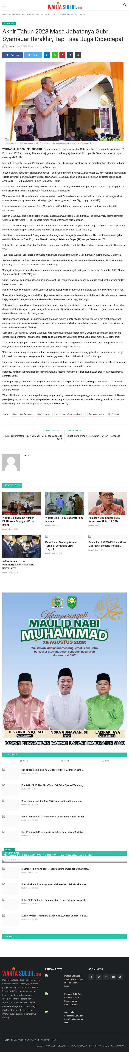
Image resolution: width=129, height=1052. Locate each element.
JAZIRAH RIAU (14, 14)
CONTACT (50, 1046)
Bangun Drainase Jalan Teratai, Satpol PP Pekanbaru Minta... (73, 981)
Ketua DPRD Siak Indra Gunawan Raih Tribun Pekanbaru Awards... (54, 900)
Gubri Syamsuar (44, 414)
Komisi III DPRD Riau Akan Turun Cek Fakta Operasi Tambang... (53, 785)
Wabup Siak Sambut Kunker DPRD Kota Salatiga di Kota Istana (18, 521)
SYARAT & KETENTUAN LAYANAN (109, 1046)
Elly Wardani (113, 414)
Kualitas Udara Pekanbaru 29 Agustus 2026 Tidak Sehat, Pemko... (54, 915)
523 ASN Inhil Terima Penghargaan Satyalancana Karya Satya (18, 565)
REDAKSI (39, 1046)
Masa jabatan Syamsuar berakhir (70, 414)
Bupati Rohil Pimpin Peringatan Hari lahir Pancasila (93, 436)
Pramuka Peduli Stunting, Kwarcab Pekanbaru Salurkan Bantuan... (54, 884)
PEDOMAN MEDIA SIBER (82, 1046)
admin (23, 872)
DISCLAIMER (63, 1046)
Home (4, 14)
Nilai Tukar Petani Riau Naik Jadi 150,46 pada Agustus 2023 (33, 438)
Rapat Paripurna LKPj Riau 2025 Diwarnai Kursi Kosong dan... (52, 801)
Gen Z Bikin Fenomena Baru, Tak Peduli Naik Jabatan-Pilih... (74, 1017)
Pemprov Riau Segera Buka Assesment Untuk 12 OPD (104, 519)
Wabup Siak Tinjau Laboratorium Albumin (64, 519)
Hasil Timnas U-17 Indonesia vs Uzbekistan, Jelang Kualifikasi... (54, 832)
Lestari (12, 46)
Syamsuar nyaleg (96, 414)
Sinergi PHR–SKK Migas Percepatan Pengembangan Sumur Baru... (55, 869)
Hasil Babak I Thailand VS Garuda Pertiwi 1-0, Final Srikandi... (52, 770)
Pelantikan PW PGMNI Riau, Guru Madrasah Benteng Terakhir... (107, 544)
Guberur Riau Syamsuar (22, 414)
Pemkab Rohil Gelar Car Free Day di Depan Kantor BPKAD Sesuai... (73, 999)
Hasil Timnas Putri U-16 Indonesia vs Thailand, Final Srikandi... (53, 816)
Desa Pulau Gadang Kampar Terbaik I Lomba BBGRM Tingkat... (61, 546)
